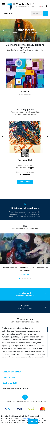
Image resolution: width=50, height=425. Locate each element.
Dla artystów (9, 377)
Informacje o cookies (36, 401)
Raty (45, 401)
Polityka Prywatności (23, 401)
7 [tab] (27, 39)
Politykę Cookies (27, 418)
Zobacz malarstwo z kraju (15, 388)
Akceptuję (33, 421)
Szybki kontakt (10, 383)
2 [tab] (19, 39)
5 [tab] (24, 39)
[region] (25, 342)
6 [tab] (25, 39)
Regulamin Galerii (10, 401)
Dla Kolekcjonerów (12, 372)
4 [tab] (22, 39)
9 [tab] (30, 39)
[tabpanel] (25, 30)
